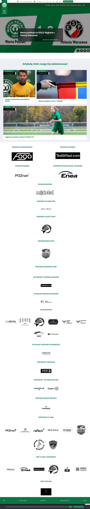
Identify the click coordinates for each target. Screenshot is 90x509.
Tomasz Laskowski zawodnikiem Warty (17, 100)
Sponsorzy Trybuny (76, 5)
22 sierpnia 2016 (9, 73)
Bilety (68, 5)
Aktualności (43, 500)
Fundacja (47, 5)
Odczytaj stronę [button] (68, 1)
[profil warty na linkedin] (57, 1)
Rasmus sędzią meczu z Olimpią (50, 101)
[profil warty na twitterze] (50, 1)
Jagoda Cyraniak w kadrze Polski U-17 (19, 137)
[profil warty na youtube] (53, 1)
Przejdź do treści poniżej (50, 39)
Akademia (63, 5)
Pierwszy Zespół (23, 500)
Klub (4, 500)
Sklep (57, 5)
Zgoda (70, 506)
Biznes (53, 5)
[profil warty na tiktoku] (59, 1)
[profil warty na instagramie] (47, 1)
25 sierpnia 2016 (42, 73)
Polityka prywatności (64, 500)
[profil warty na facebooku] (44, 1)
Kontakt (85, 500)
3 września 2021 (9, 109)
